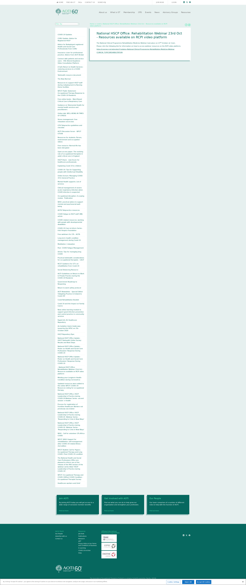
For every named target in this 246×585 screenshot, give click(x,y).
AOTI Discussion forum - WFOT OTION (69, 133)
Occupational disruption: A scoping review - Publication (71, 197)
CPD (140, 12)
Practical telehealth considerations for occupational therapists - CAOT (71, 259)
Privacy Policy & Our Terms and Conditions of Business (87, 544)
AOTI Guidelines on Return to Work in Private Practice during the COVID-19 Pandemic (71, 276)
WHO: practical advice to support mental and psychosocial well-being (70, 204)
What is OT (115, 12)
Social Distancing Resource (68, 270)
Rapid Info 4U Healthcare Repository (67, 321)
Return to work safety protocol (69, 288)
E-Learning (82, 548)
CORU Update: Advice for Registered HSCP (67, 40)
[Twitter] (189, 24)
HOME (60, 2)
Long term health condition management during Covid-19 (69, 239)
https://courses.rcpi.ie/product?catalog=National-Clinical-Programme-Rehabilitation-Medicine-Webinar (136, 49)
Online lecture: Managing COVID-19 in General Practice (70, 177)
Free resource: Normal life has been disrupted (69, 147)
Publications (82, 536)
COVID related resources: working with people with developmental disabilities (71, 222)
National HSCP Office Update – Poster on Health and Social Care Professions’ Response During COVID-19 (70, 349)
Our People (59, 533)
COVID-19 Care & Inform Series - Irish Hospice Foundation (70, 229)
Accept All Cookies (203, 582)
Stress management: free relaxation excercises (67, 121)
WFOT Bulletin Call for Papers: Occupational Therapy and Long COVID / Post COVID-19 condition (70, 452)
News (157, 12)
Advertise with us (61, 536)
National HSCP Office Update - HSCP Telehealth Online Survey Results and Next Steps (69, 340)
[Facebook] (186, 24)
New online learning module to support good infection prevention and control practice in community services (71, 313)
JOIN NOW (160, 2)
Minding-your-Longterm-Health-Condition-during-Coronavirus (70, 379)
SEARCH (101, 2)
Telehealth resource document (69, 75)
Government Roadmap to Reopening (67, 283)
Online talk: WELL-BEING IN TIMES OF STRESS (71, 114)
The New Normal (64, 79)
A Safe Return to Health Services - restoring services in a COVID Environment (71, 69)
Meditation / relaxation (66, 244)
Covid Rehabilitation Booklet (68, 300)
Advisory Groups (170, 12)
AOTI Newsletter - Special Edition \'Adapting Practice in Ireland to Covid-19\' (70, 294)
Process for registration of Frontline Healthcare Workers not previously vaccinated (70, 406)
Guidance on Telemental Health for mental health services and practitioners (71, 107)
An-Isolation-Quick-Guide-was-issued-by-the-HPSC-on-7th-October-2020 (69, 328)
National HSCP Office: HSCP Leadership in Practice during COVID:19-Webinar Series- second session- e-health (71, 397)
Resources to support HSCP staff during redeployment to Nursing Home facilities (70, 85)
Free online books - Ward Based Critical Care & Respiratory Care (70, 100)
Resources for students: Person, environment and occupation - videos (70, 140)
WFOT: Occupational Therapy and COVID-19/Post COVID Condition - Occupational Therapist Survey (70, 477)
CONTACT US (90, 2)
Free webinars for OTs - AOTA (69, 234)
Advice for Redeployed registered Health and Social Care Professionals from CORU (70, 47)
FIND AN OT (70, 2)
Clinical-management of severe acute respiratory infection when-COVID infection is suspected (70, 190)
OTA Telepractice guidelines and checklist (70, 126)
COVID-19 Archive (84, 550)
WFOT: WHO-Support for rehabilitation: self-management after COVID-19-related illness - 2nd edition (70, 442)
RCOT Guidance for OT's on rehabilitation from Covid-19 (68, 265)
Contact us (58, 538)
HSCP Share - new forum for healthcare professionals (68, 161)
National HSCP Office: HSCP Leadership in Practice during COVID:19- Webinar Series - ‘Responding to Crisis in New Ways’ (71, 416)
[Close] (243, 582)
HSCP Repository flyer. (66, 334)
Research (81, 538)
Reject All (188, 582)
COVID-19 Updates (65, 35)
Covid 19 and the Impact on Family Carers (71, 305)
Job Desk (81, 533)
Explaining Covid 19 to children (69, 166)
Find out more (64, 510)
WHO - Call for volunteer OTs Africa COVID (71, 435)
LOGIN (174, 2)
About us (103, 12)
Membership (129, 12)
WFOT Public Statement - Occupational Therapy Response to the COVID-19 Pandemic (71, 93)
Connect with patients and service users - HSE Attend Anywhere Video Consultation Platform (71, 61)
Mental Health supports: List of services (69, 183)
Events (148, 12)
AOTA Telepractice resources (69, 210)
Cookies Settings (173, 582)
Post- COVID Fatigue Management (71, 248)
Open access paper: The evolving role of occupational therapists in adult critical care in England (70, 154)
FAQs (80, 2)
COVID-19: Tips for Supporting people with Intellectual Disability (70, 171)
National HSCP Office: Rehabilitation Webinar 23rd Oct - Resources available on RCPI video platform (71, 370)
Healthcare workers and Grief (69, 483)
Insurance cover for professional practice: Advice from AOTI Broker (71, 54)
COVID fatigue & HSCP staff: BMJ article (70, 215)
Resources (186, 12)
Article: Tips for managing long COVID (69, 253)
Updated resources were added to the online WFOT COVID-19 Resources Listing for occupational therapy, (71, 387)
